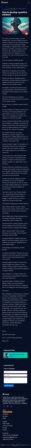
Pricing (5, 430)
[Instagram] (7, 406)
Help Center (6, 423)
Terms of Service (7, 425)
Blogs (3, 8)
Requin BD (7, 445)
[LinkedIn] (11, 406)
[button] (28, 2)
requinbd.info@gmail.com (10, 437)
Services (5, 416)
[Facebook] (4, 406)
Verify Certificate (7, 412)
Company (5, 414)
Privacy (5, 428)
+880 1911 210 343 (8, 439)
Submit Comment (9, 385)
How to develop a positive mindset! (16, 355)
